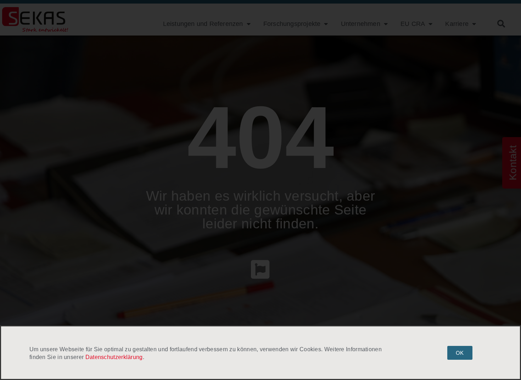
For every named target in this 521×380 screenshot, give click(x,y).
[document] (260, 190)
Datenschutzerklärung (114, 357)
